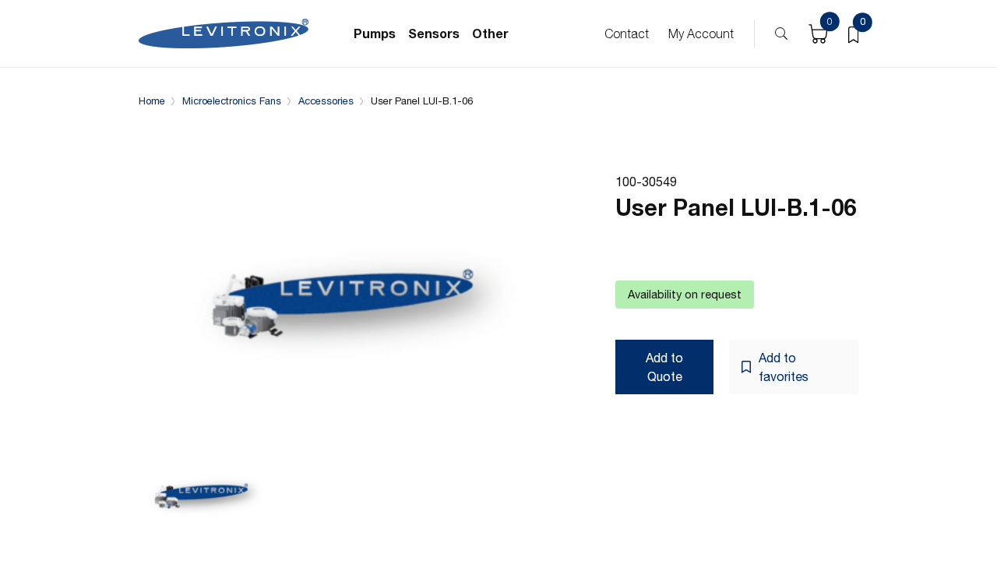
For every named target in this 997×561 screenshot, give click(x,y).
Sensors (434, 33)
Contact (626, 33)
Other (490, 33)
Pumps (375, 33)
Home (152, 101)
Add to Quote (664, 367)
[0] (853, 34)
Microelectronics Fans (231, 101)
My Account (701, 33)
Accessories (326, 101)
